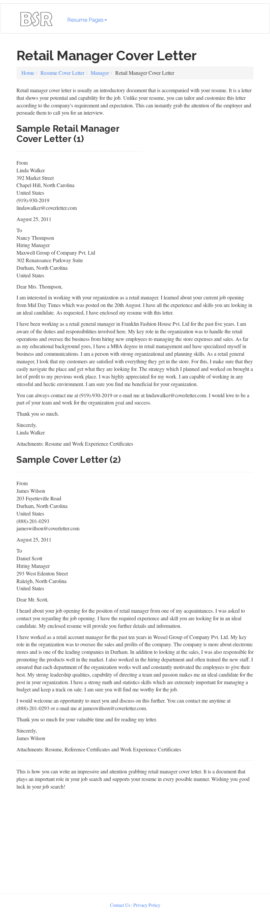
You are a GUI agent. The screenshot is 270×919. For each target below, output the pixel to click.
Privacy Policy (146, 905)
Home (27, 72)
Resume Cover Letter (62, 72)
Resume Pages (85, 20)
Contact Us (120, 905)
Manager (100, 72)
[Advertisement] (200, 161)
